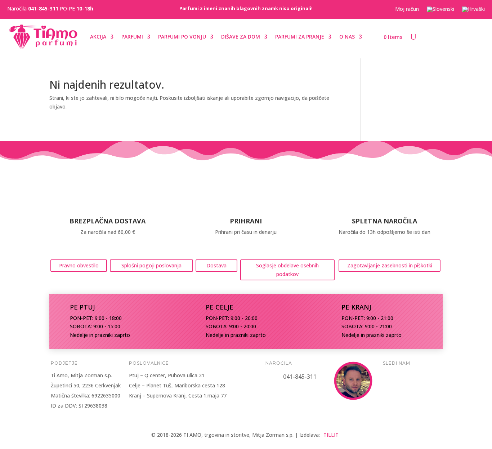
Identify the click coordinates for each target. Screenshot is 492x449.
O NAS (347, 36)
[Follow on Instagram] (412, 378)
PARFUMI (132, 36)
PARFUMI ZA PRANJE (299, 36)
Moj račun (407, 9)
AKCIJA (98, 36)
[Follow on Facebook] (391, 378)
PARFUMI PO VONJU (182, 36)
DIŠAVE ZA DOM (240, 36)
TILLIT (331, 434)
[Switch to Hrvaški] (473, 10)
